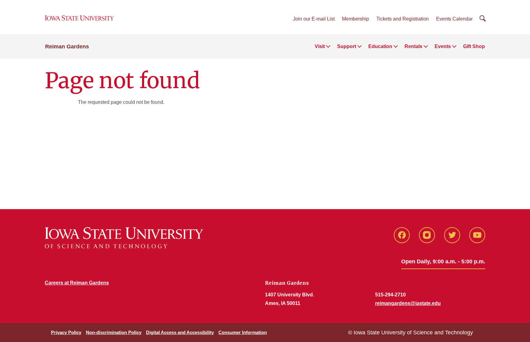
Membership (355, 18)
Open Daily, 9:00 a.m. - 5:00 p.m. (443, 261)
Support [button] (346, 46)
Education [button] (380, 46)
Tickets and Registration (402, 18)
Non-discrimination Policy (113, 332)
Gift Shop (474, 46)
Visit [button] (320, 46)
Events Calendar (454, 18)
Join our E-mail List (314, 18)
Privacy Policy (66, 332)
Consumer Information (242, 332)
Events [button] (443, 46)
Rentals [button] (413, 46)
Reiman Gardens (67, 46)
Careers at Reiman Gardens (77, 282)
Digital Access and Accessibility (180, 332)
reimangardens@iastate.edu (408, 303)
